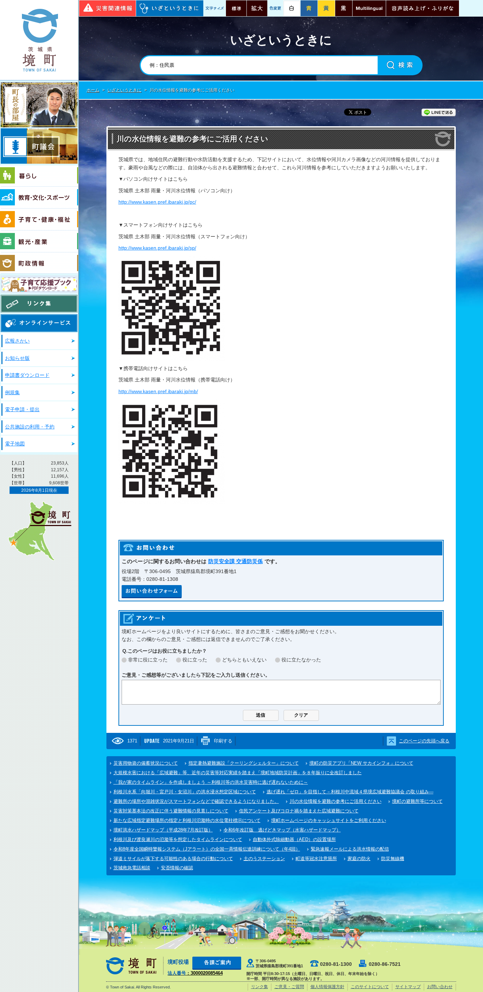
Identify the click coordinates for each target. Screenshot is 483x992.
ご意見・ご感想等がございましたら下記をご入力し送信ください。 (196, 675)
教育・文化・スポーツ (39, 198)
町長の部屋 (39, 104)
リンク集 (39, 304)
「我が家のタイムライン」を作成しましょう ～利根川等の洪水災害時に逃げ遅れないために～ (211, 782)
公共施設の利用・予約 (29, 427)
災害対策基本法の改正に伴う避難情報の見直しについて (171, 810)
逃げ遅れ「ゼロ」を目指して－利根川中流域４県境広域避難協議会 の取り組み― (350, 791)
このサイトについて (370, 986)
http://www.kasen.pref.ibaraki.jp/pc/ (157, 202)
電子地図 (15, 444)
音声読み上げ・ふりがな (422, 8)
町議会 (39, 146)
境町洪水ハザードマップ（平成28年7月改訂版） (163, 830)
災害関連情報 (107, 8)
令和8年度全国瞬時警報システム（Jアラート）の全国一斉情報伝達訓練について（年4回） (207, 849)
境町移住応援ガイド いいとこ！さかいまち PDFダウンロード (39, 284)
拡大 (257, 8)
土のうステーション (264, 858)
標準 (236, 8)
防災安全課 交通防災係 (235, 561)
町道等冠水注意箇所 (316, 858)
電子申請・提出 (22, 409)
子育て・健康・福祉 (39, 220)
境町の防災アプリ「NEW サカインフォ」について (361, 763)
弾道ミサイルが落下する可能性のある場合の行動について (173, 858)
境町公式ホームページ (39, 40)
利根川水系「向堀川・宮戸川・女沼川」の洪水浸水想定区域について (185, 791)
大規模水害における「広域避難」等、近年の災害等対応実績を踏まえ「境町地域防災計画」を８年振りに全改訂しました (238, 772)
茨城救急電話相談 (132, 867)
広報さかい (17, 341)
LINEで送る (438, 112)
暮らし (39, 176)
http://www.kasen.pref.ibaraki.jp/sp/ (157, 248)
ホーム (93, 90)
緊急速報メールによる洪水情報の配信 (350, 849)
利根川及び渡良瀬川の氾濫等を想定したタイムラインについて (178, 839)
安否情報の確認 (177, 867)
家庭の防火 (359, 858)
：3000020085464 (195, 973)
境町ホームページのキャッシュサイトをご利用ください (328, 820)
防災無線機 (392, 858)
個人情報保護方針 (327, 986)
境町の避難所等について (417, 801)
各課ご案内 (216, 963)
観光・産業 (39, 241)
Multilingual (369, 8)
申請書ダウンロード (27, 375)
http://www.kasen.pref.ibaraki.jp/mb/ (158, 391)
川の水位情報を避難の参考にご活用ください (336, 801)
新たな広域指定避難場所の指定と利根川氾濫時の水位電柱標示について (187, 820)
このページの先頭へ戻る (424, 740)
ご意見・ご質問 (289, 986)
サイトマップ (408, 986)
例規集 (12, 392)
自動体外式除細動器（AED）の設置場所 (294, 839)
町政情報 (39, 263)
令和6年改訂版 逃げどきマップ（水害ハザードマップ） (282, 830)
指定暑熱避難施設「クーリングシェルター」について (243, 763)
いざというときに (169, 8)
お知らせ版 (17, 358)
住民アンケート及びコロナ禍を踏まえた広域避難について (299, 810)
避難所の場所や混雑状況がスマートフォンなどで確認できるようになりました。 (196, 801)
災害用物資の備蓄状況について (146, 763)
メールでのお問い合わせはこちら (152, 591)
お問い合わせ (440, 986)
